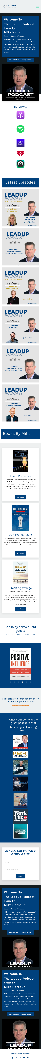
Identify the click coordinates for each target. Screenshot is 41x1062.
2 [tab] (15, 682)
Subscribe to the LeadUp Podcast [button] (20, 60)
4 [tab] (22, 682)
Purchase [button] (20, 497)
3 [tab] (19, 682)
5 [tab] (26, 682)
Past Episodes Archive (20, 705)
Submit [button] (20, 876)
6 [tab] (30, 682)
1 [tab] (11, 682)
